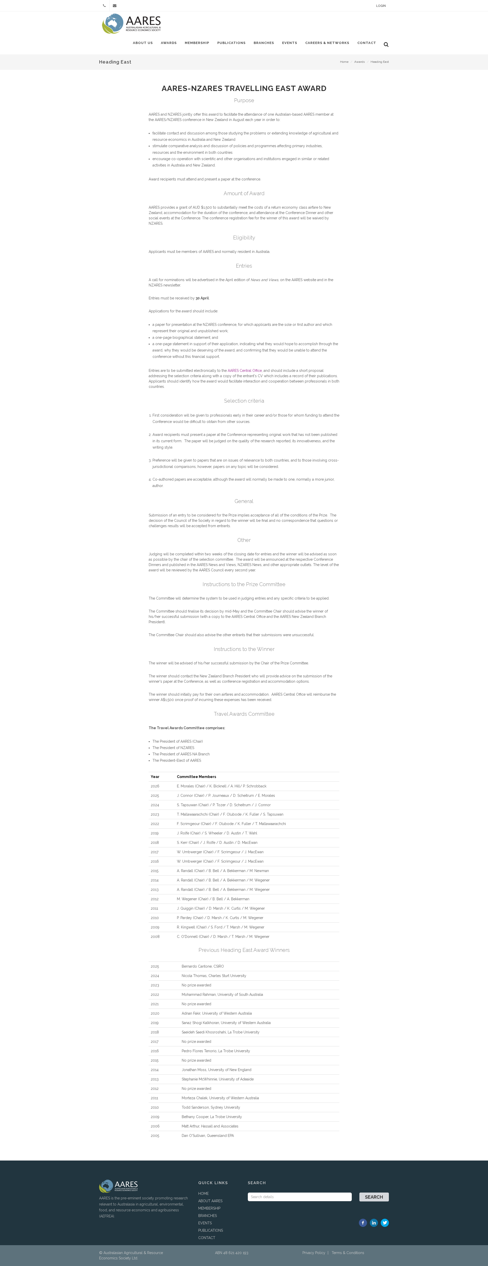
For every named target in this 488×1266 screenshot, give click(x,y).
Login (381, 6)
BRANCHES (207, 1216)
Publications (231, 43)
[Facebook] (363, 1223)
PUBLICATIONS (210, 1230)
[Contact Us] (115, 5)
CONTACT (206, 1238)
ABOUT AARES (210, 1201)
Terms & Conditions (348, 1253)
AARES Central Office (245, 371)
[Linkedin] (374, 1223)
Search (374, 1197)
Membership (197, 43)
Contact (366, 43)
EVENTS (205, 1223)
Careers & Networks (327, 43)
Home (344, 62)
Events (289, 43)
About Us (143, 43)
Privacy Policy (313, 1253)
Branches (264, 43)
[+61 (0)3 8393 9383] (104, 5)
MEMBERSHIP (209, 1208)
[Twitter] (385, 1223)
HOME (203, 1194)
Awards (169, 43)
